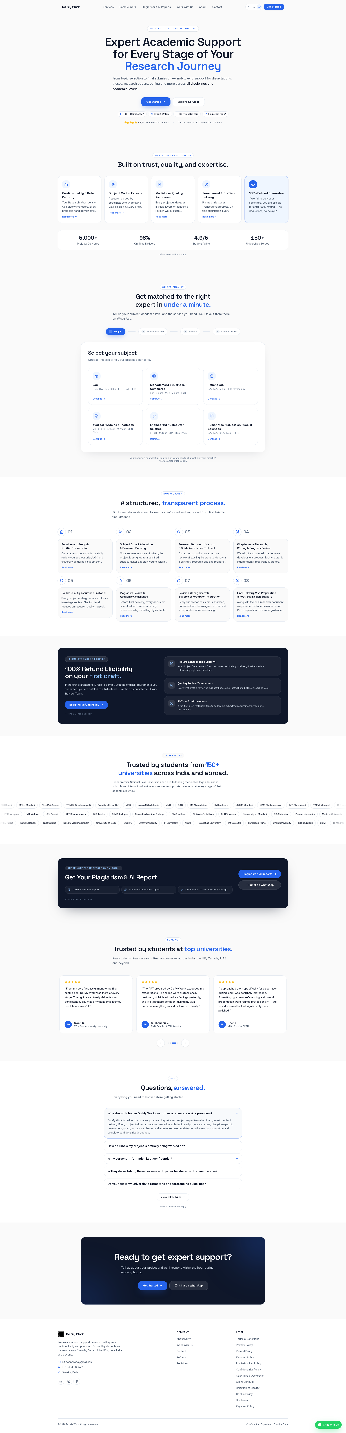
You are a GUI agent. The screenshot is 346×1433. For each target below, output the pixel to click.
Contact (217, 6)
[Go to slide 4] (176, 1043)
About (203, 6)
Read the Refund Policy (84, 704)
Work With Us (185, 6)
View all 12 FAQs (171, 1197)
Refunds (182, 1357)
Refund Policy (244, 1351)
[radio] (248, 6)
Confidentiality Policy (248, 1369)
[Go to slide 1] (168, 1043)
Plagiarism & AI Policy (248, 1363)
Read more (68, 216)
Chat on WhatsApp (262, 884)
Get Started (274, 6)
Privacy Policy (244, 1345)
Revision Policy (245, 1357)
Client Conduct (245, 1381)
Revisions (182, 1363)
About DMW (184, 1338)
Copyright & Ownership (250, 1375)
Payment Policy (245, 1406)
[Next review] (185, 1043)
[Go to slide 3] (172, 1043)
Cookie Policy (244, 1394)
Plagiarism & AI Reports (156, 6)
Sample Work (127, 6)
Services (108, 6)
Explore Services (188, 101)
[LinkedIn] (61, 1381)
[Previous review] (161, 1043)
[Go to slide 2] (170, 1043)
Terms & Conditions (247, 1338)
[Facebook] (77, 1381)
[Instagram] (69, 1381)
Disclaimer (242, 1400)
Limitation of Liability (248, 1387)
